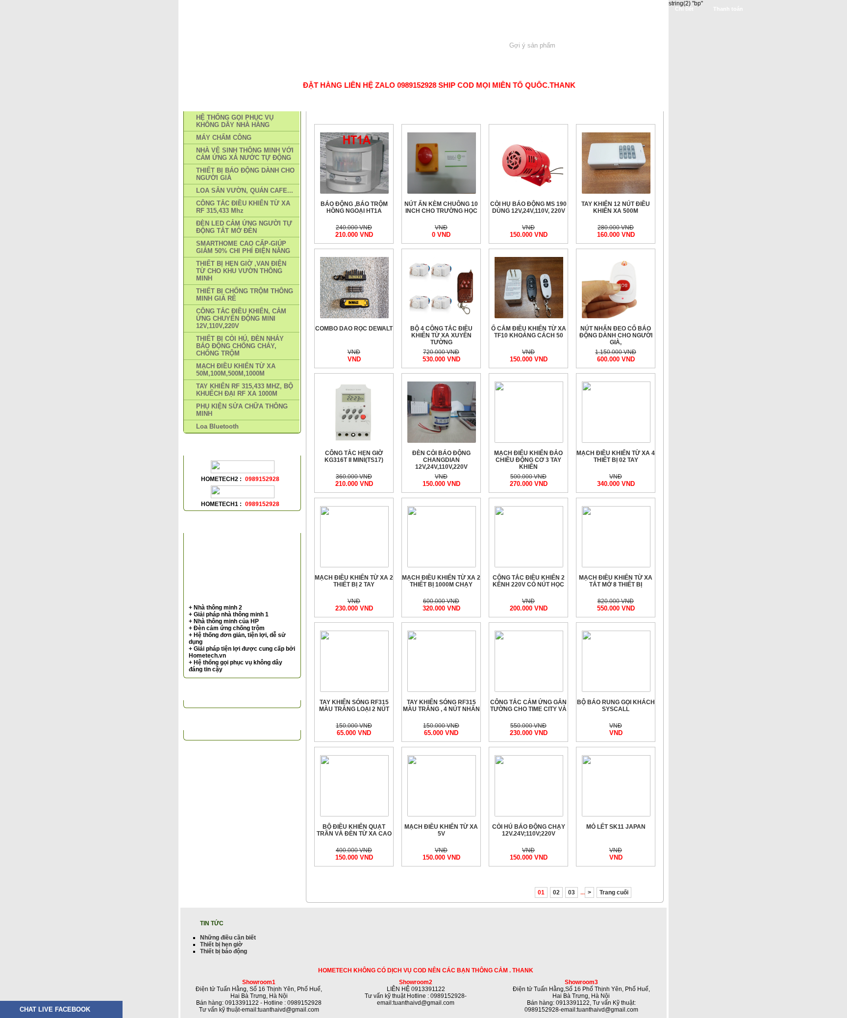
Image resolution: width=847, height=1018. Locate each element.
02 (556, 892)
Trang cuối (613, 892)
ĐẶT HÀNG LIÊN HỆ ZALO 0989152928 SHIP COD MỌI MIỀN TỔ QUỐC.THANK (421, 85)
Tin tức (360, 69)
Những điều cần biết (228, 937)
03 (571, 892)
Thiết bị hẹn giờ (221, 944)
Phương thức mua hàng (288, 69)
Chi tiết (684, 9)
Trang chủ (211, 69)
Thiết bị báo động (223, 951)
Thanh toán (728, 9)
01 (541, 892)
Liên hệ (402, 69)
